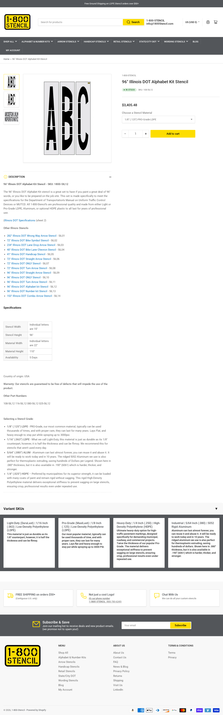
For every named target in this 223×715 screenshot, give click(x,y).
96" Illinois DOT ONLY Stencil (24, 277)
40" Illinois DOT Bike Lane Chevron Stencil (31, 249)
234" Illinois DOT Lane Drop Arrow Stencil (31, 245)
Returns (117, 676)
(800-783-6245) (105, 601)
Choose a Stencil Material (137, 112)
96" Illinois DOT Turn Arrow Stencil (27, 282)
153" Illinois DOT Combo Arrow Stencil (29, 296)
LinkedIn (118, 689)
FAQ (115, 662)
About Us (118, 652)
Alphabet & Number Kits (36, 41)
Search (136, 22)
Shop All (8, 41)
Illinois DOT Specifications (19, 220)
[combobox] (91, 22)
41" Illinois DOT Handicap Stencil (26, 254)
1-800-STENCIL (155, 20)
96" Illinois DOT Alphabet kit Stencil (27, 286)
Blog (195, 41)
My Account (13, 50)
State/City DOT (147, 41)
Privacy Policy (121, 671)
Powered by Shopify (36, 710)
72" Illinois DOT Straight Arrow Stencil (29, 259)
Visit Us (117, 685)
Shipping (118, 680)
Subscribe (180, 625)
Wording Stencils (174, 41)
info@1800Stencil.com (159, 23)
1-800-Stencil (129, 75)
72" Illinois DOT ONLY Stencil (24, 263)
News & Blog (120, 666)
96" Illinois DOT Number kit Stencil (27, 291)
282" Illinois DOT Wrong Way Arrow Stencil (31, 235)
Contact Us (119, 657)
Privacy (172, 657)
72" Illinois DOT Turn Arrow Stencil (27, 268)
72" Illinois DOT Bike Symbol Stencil (28, 240)
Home (6, 59)
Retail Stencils (122, 41)
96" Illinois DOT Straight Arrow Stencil (29, 272)
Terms (171, 652)
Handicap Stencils (95, 41)
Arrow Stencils (66, 41)
